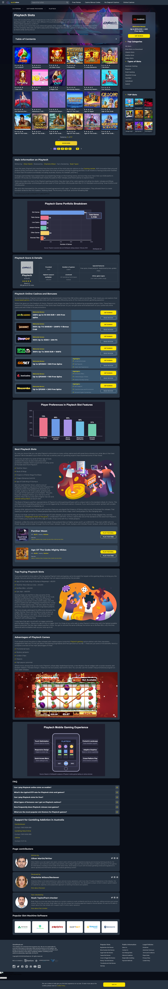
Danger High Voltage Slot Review (129, 131)
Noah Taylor (74, 164)
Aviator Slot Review (148, 108)
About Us (124, 947)
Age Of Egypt (89, 111)
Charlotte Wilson (50, 164)
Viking (42, 126)
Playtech (22, 51)
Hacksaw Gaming (131, 66)
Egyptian (94, 104)
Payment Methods (127, 960)
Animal (77, 82)
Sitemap (102, 966)
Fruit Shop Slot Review (148, 131)
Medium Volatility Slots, (37, 539)
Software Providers (35, 8)
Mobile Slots (129, 55)
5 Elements (71, 67)
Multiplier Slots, (47, 558)
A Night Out (53, 89)
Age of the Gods (107, 111)
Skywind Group (130, 75)
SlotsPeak (17, 8)
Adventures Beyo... (56, 111)
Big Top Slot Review (139, 131)
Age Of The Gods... (21, 133)
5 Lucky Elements (90, 67)
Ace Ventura (106, 89)
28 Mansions (36, 67)
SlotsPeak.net (18, 944)
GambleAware (20, 824)
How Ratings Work (127, 952)
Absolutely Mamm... (74, 89)
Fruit (94, 60)
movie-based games (22, 300)
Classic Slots (129, 52)
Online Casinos (128, 2)
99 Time (35, 89)
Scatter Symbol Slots (56, 558)
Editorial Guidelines (127, 955)
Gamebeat (129, 81)
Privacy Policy (146, 958)
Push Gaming (130, 72)
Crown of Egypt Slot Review (107, 958)
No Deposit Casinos (111, 2)
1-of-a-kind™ (19, 67)
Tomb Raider (148, 119)
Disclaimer (145, 947)
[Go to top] (165, 985)
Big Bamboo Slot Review (106, 947)
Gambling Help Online (23, 831)
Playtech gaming (76, 641)
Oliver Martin (28, 164)
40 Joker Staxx (54, 67)
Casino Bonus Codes (92, 2)
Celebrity (111, 82)
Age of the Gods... (55, 133)
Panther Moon (39, 531)
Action (42, 82)
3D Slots (128, 46)
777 (25, 60)
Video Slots (129, 58)
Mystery (25, 104)
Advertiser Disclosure (148, 950)
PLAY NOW (3, 978)
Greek (76, 104)
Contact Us (125, 950)
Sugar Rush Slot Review (106, 952)
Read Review (108, 318)
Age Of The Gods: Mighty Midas (48, 550)
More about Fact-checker (39, 908)
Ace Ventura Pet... (21, 111)
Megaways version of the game (36, 517)
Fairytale (111, 60)
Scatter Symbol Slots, (48, 539)
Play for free (22, 55)
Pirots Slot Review (139, 108)
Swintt (127, 84)
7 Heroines (18, 89)
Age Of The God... (73, 111)
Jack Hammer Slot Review (129, 119)
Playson (128, 69)
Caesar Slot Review (105, 955)
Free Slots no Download (133, 49)
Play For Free (108, 537)
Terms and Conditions (149, 952)
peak (15, 2)
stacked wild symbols (22, 499)
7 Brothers (105, 67)
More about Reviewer (38, 888)
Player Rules (146, 955)
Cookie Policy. (61, 985)
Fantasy (25, 82)
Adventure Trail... (38, 111)
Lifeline (17, 837)
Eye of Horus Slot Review (139, 119)
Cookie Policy (146, 960)
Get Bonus (108, 312)
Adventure (42, 104)
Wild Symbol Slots (58, 539)
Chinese (42, 60)
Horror (76, 60)
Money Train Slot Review (106, 960)
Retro (59, 60)
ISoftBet (128, 78)
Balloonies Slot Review (129, 108)
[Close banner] (1, 973)
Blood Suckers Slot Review (107, 950)
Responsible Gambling (128, 958)
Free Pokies (76, 2)
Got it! (114, 984)
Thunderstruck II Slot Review (108, 963)
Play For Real (108, 533)
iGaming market (89, 168)
